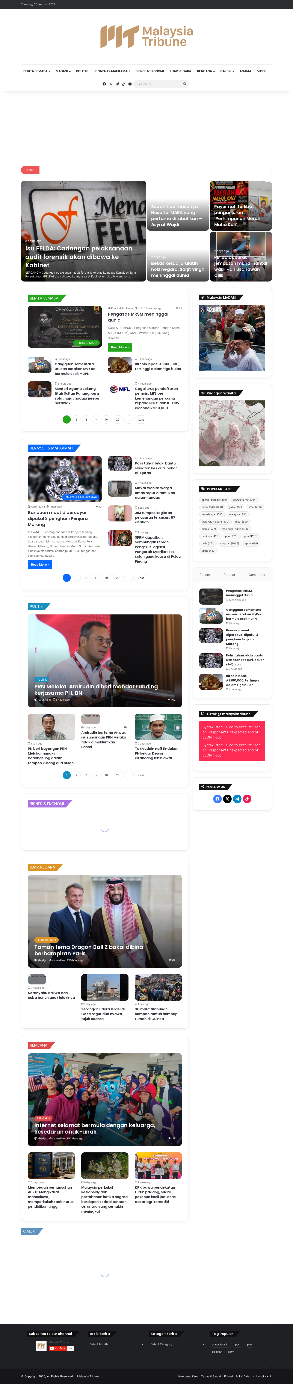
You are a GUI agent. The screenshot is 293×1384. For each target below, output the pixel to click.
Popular (229, 575)
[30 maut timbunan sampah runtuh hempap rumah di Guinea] (158, 987)
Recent (204, 575)
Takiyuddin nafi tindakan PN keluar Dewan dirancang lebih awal (156, 753)
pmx (250, 536)
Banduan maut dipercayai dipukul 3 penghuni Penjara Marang (58, 518)
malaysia (238, 514)
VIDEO (262, 71)
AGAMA (245, 71)
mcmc (209, 528)
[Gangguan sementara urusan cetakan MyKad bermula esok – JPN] (39, 365)
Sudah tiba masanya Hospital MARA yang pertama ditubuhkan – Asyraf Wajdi (176, 216)
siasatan (229, 543)
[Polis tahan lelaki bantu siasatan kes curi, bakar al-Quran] (120, 463)
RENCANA (204, 71)
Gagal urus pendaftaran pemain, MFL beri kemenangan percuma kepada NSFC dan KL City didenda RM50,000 (157, 398)
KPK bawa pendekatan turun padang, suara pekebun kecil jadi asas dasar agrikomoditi (155, 1194)
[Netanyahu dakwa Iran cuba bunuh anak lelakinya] (37, 979)
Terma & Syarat (211, 1376)
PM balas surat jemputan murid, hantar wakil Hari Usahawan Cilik (241, 266)
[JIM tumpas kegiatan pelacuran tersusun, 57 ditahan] (120, 513)
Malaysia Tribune (88, 1376)
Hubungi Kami (261, 1376)
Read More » (120, 347)
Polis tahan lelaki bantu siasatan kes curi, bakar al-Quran (156, 468)
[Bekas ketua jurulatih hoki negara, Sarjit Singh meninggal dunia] (178, 257)
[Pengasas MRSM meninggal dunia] (211, 597)
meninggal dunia (235, 528)
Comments (257, 575)
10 (106, 419)
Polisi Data (242, 1376)
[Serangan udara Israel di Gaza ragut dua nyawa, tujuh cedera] (104, 987)
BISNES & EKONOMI (150, 71)
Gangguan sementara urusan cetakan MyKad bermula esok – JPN (75, 369)
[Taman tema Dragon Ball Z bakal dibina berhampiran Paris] (105, 921)
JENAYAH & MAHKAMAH (112, 71)
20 (117, 419)
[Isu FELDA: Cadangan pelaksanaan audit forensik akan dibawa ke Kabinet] (83, 231)
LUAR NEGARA (180, 71)
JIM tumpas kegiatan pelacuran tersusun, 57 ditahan (155, 517)
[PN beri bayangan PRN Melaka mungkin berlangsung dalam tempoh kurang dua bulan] (51, 727)
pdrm (231, 536)
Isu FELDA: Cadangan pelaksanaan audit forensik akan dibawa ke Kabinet (78, 256)
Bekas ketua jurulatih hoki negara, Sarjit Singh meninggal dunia (177, 269)
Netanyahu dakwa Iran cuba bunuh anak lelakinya (51, 995)
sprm (251, 543)
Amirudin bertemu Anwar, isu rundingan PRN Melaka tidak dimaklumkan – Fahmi (103, 739)
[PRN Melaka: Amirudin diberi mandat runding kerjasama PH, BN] (105, 660)
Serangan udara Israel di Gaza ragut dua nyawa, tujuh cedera (103, 1014)
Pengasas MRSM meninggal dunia (239, 593)
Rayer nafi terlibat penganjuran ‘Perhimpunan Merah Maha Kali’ (237, 216)
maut (242, 521)
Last (141, 419)
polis (208, 543)
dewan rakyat (245, 499)
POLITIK (82, 71)
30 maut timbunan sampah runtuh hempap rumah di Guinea (156, 1014)
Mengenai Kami (188, 1376)
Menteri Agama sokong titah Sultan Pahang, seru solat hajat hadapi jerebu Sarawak (77, 396)
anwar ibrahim (214, 499)
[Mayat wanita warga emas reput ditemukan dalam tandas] (120, 489)
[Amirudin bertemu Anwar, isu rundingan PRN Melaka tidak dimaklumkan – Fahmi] (90, 719)
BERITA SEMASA (35, 71)
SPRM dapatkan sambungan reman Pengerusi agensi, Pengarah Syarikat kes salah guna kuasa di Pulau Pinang (158, 549)
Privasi (228, 1376)
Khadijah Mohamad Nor (125, 308)
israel (255, 507)
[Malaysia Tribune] (146, 36)
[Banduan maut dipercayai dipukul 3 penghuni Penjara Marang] (211, 635)
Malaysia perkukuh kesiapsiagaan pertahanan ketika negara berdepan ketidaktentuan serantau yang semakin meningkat (104, 1199)
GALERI (225, 71)
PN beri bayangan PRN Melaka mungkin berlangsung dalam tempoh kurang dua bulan (51, 755)
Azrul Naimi (38, 506)
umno (208, 550)
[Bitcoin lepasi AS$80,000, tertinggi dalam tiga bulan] (120, 365)
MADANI (62, 71)
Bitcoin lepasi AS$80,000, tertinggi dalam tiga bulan (158, 366)
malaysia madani (215, 521)
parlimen (210, 536)
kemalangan (212, 514)
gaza (235, 507)
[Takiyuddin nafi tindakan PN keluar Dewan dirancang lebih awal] (158, 727)
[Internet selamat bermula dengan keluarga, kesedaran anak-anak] (105, 1099)
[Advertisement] (146, 127)
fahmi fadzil (212, 507)
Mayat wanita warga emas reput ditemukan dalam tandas (155, 492)
